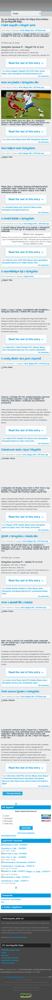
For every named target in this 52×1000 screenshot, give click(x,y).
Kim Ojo (28, 776)
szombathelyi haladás (40, 591)
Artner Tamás (16, 680)
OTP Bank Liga (40, 30)
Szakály (30, 262)
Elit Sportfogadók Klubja (26, 4)
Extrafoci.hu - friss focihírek (11, 899)
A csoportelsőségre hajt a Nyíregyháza (19, 271)
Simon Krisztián (31, 781)
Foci (2, 902)
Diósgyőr (14, 71)
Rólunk (3, 952)
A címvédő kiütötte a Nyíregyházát (17, 218)
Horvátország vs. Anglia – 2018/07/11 (15, 880)
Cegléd (18, 347)
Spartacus (44, 139)
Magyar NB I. (29, 30)
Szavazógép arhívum (8, 835)
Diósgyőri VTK (24, 71)
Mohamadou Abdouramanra (14, 778)
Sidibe (24, 262)
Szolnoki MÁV (41, 350)
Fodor (37, 71)
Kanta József (11, 139)
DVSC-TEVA (22, 260)
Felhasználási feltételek (9, 958)
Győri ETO (27, 207)
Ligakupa (36, 347)
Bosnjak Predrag (12, 207)
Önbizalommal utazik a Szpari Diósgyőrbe (21, 449)
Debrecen (9, 260)
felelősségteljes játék (17, 937)
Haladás (21, 525)
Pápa (12, 781)
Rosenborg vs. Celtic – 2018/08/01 (13, 848)
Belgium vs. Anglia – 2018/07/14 (38, 871)
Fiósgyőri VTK (22, 438)
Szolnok (32, 350)
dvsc (15, 260)
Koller (30, 588)
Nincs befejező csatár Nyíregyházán (18, 148)
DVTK (32, 71)
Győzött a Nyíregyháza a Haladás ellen (19, 536)
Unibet (6, 816)
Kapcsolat (5, 955)
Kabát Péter (20, 776)
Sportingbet (8, 818)
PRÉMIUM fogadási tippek (10, 950)
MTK (28, 139)
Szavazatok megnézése (26, 833)
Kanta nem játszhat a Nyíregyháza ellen (19, 82)
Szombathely (27, 683)
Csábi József (10, 776)
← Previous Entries (12, 793)
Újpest (4, 783)
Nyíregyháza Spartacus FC (32, 73)
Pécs (27, 350)
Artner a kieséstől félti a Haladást (16, 602)
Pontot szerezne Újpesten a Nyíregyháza (20, 691)
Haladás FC (23, 588)
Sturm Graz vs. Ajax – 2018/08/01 (13, 857)
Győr (20, 207)
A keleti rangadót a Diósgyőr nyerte (18, 25)
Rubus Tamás (19, 781)
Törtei (18, 527)
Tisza (35, 262)
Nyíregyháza (17, 73)
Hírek (22, 30)
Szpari (22, 441)
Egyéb (26, 276)
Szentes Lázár (17, 683)
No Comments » (44, 76)
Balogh (8, 588)
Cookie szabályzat (7, 963)
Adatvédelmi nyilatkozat (10, 960)
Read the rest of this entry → (26, 63)
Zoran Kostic (29, 441)
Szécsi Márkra (42, 781)
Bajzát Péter (10, 347)
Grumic (42, 71)
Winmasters (8, 821)
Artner (8, 680)
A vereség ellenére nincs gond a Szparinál (21, 358)
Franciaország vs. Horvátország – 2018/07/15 (17, 866)
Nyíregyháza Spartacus (20, 210)
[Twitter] (50, 977)
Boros (8, 71)
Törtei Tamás (25, 527)
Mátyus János (7, 73)
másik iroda (8, 823)
